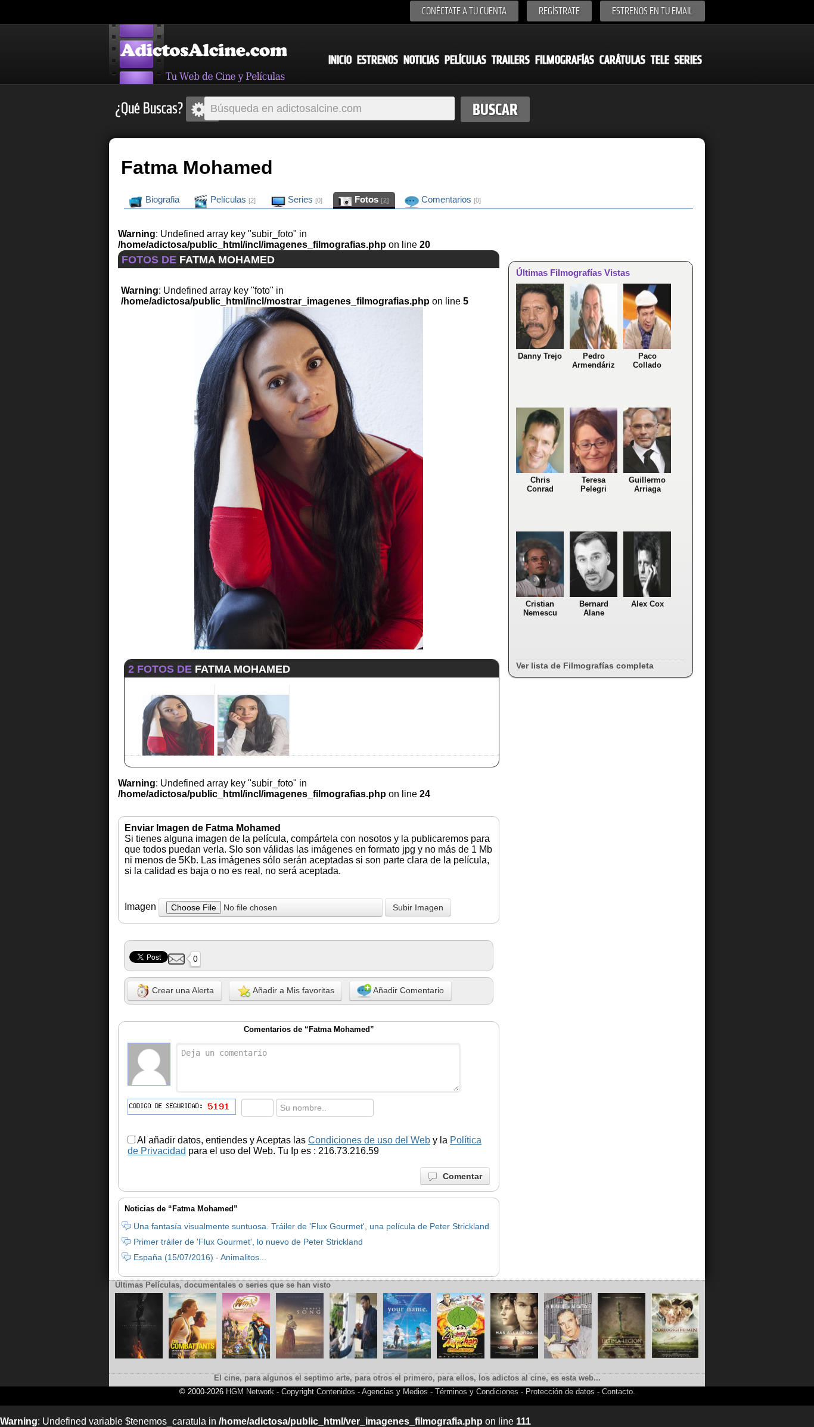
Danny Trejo (540, 356)
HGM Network (250, 1391)
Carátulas (622, 59)
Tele (660, 59)
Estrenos (377, 59)
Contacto (617, 1391)
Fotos (370, 199)
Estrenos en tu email (652, 11)
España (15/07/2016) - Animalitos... (199, 1257)
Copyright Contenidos (318, 1391)
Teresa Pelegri (593, 484)
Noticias (421, 59)
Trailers (511, 59)
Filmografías (564, 59)
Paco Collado (647, 360)
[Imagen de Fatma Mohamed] (308, 646)
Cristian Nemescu (540, 608)
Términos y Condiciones (478, 1391)
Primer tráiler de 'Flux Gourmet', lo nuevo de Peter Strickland (248, 1241)
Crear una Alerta (182, 990)
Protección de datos (560, 1391)
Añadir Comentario (407, 990)
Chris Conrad (540, 484)
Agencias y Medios (395, 1391)
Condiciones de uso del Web (369, 1140)
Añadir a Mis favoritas (292, 990)
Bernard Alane (593, 608)
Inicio (340, 59)
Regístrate (559, 11)
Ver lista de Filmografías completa (585, 665)
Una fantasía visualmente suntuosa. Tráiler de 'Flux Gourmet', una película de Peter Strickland (311, 1226)
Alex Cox (647, 603)
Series (688, 59)
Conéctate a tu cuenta (464, 11)
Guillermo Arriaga (647, 484)
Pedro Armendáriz (593, 360)
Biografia (161, 199)
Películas (465, 59)
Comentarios (450, 199)
